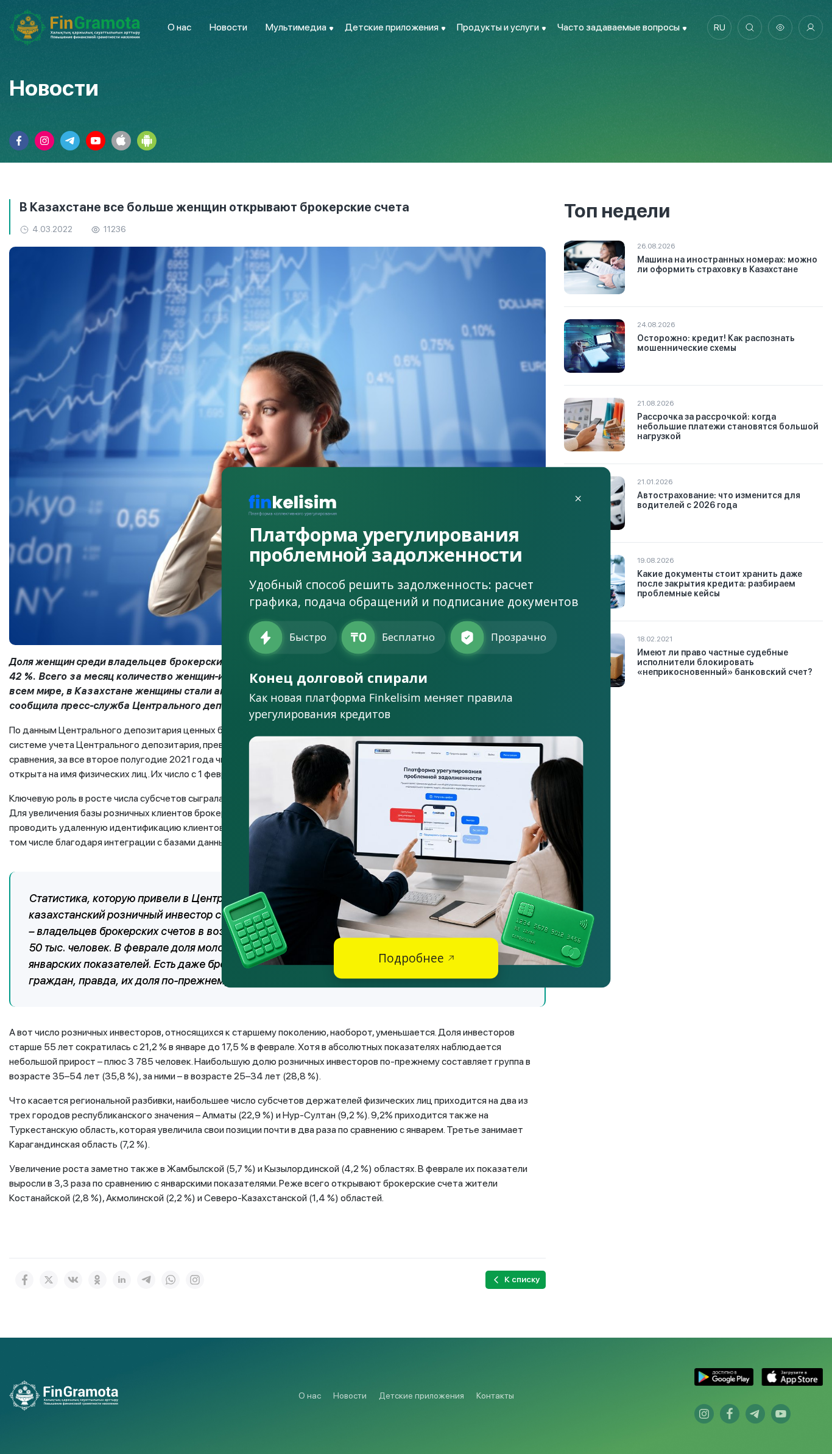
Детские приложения (421, 1395)
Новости (228, 27)
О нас (179, 27)
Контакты (495, 1395)
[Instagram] (195, 1280)
